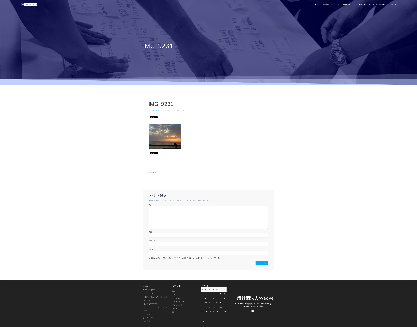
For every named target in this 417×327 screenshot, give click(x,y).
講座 (173, 312)
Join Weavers (379, 4)
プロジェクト (177, 305)
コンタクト (392, 4)
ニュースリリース (179, 301)
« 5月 (203, 321)
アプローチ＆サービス (346, 4)
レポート (175, 308)
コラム (174, 294)
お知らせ (175, 291)
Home (317, 4)
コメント (152, 205)
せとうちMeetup (150, 303)
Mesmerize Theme (250, 306)
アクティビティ (364, 4)
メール (152, 240)
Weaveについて (329, 4)
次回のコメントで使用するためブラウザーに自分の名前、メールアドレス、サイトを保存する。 (186, 258)
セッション (176, 298)
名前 (151, 232)
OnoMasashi (155, 110)
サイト (151, 249)
